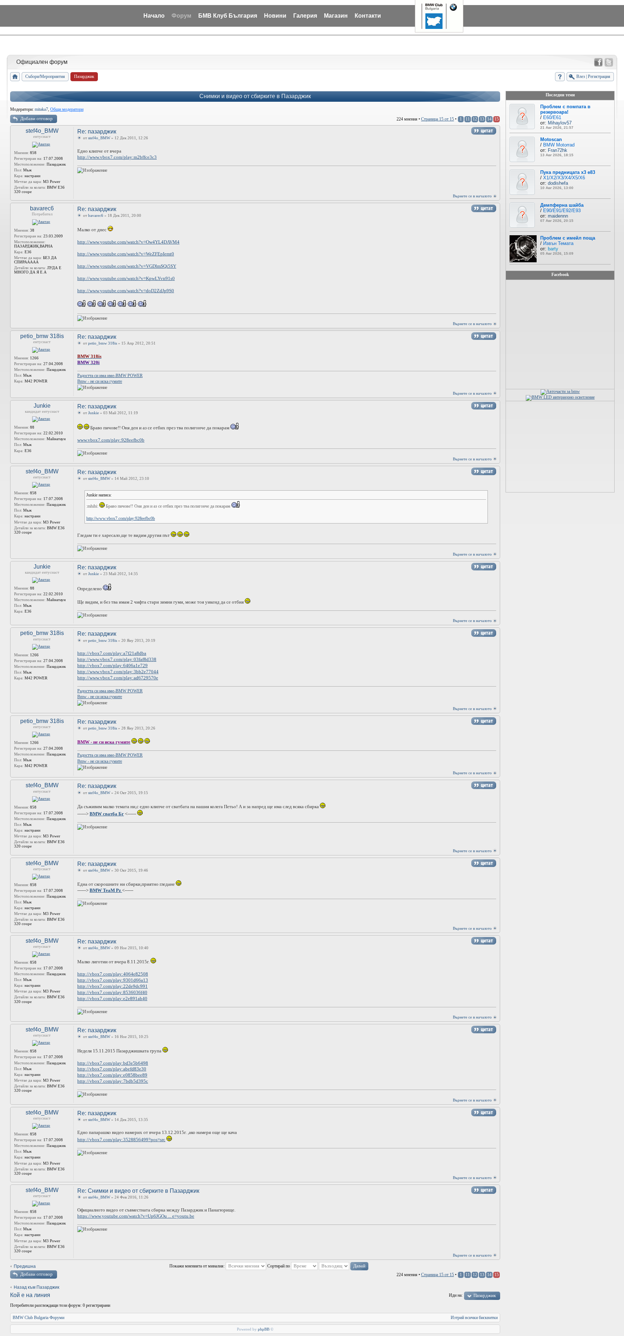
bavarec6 (42, 208)
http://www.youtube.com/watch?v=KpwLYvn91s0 (126, 278)
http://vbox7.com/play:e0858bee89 (112, 1075)
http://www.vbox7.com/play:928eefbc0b (120, 518)
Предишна (25, 1266)
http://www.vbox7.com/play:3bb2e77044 (118, 671)
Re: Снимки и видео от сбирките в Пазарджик (138, 1191)
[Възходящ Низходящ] (343, 1266)
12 (475, 119)
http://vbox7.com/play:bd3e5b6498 (112, 1063)
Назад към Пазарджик (36, 1287)
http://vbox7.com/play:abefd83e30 (111, 1069)
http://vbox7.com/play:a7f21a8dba (111, 653)
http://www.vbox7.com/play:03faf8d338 (116, 659)
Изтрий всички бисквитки (474, 1317)
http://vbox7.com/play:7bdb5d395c (112, 1081)
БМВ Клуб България (227, 16)
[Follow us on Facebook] (598, 62)
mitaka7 (41, 109)
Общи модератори (66, 109)
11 (467, 119)
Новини (275, 16)
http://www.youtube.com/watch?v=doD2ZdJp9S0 (125, 290)
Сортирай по (279, 1266)
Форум (181, 16)
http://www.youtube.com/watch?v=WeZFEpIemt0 (125, 254)
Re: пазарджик (96, 131)
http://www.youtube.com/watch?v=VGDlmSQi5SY (126, 266)
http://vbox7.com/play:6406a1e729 (112, 665)
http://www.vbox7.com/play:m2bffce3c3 (117, 157)
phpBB (263, 1329)
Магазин (336, 16)
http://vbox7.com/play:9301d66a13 (112, 980)
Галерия (305, 16)
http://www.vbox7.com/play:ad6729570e (117, 677)
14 (489, 119)
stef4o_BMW (42, 131)
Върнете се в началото (472, 196)
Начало (154, 16)
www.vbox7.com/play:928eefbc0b (110, 440)
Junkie (42, 406)
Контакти (368, 16)
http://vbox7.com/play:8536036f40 (112, 992)
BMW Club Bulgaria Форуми (38, 1317)
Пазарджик (484, 1295)
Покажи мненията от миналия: (197, 1266)
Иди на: (456, 1295)
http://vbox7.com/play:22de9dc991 (112, 986)
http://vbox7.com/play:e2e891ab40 (112, 998)
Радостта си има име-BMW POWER (110, 375)
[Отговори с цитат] (483, 131)
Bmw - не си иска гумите (99, 381)
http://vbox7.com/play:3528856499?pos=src (121, 1139)
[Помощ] (560, 76)
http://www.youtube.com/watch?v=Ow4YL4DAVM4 (128, 242)
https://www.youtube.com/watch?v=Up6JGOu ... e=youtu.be (135, 1216)
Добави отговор (36, 118)
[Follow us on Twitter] (608, 62)
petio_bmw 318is (42, 336)
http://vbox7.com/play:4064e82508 (112, 974)
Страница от (437, 119)
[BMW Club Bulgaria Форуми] (15, 76)
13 (482, 119)
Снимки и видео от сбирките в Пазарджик (255, 96)
